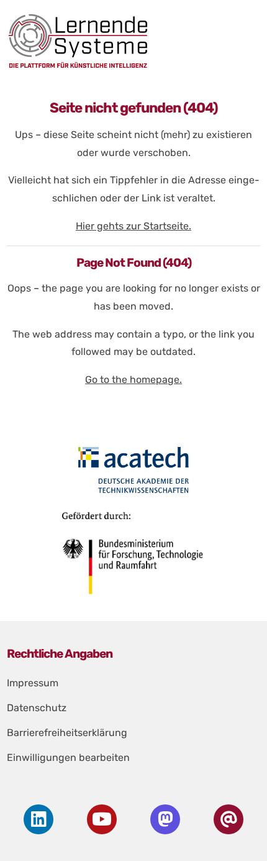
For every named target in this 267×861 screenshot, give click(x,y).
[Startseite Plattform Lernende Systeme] (130, 40)
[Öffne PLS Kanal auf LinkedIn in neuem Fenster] (38, 819)
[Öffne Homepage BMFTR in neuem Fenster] (134, 558)
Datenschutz (36, 708)
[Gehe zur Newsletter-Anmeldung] (228, 819)
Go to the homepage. (133, 379)
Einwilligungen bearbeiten (68, 757)
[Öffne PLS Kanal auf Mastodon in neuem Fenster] (165, 819)
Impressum (32, 683)
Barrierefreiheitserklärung (67, 733)
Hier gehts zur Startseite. (133, 226)
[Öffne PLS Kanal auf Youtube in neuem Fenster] (102, 819)
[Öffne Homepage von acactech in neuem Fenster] (134, 470)
